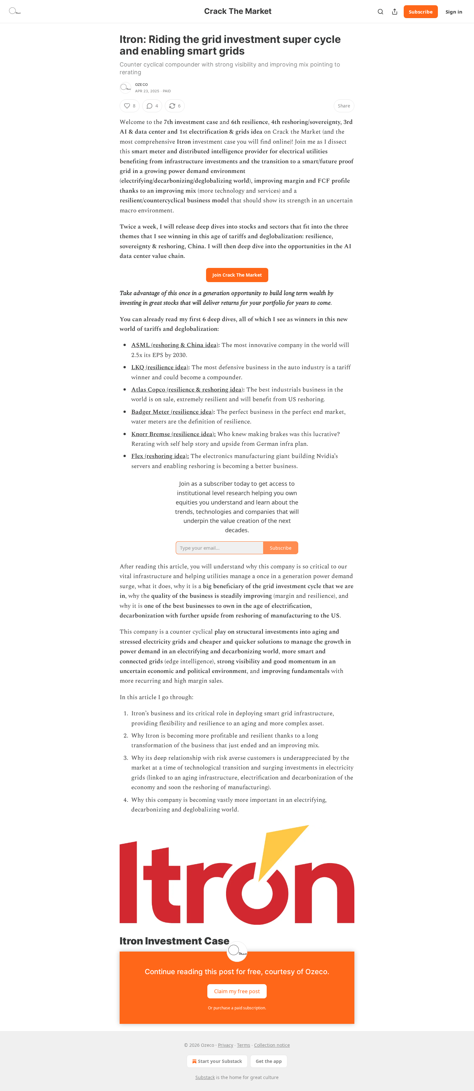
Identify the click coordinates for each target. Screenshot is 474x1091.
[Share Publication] (394, 11)
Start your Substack (220, 1061)
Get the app (269, 1061)
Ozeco (141, 84)
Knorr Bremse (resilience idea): (173, 434)
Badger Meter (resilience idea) (172, 412)
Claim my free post (237, 991)
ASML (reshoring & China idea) (174, 345)
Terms (243, 1045)
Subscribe (421, 11)
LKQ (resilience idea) (159, 367)
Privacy (225, 1045)
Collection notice (272, 1045)
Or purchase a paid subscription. (237, 1008)
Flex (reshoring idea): (160, 456)
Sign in (454, 11)
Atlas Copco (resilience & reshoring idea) (187, 389)
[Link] (110, 941)
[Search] (380, 11)
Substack (205, 1077)
